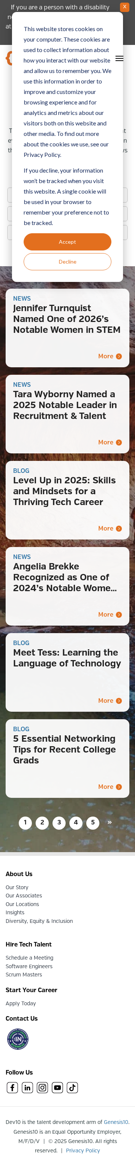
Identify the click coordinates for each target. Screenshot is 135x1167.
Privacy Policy (83, 1151)
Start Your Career (31, 990)
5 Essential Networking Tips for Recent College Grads (64, 750)
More (105, 356)
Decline (67, 261)
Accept (67, 241)
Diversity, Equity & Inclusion (39, 921)
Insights (15, 912)
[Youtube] (57, 1088)
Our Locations (22, 904)
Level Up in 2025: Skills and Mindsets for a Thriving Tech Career (64, 491)
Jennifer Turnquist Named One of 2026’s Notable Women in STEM (67, 319)
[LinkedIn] (27, 1088)
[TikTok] (72, 1088)
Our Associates (24, 896)
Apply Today (21, 1003)
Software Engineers (29, 966)
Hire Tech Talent (29, 945)
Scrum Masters (24, 975)
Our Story (17, 887)
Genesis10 (116, 1122)
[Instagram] (42, 1088)
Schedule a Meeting (29, 958)
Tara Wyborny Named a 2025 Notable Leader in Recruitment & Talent (65, 405)
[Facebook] (12, 1088)
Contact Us (22, 1019)
